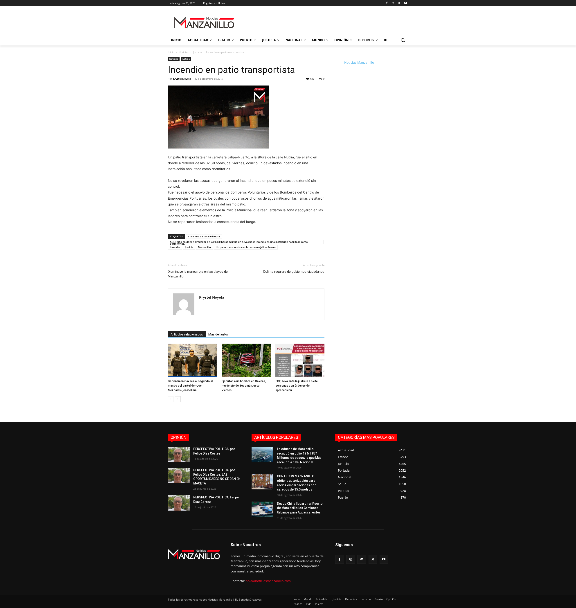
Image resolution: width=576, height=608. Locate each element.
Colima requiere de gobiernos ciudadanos (293, 272)
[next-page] (178, 399)
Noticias (184, 52)
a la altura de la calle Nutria (204, 236)
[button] (402, 40)
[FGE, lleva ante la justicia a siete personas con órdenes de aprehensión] (299, 360)
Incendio (175, 247)
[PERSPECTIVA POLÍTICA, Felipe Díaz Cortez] (179, 503)
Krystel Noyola (182, 78)
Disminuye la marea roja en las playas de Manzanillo (198, 274)
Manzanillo (204, 247)
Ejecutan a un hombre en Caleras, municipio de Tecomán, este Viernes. (244, 385)
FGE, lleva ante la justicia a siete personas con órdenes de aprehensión (296, 385)
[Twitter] (399, 3)
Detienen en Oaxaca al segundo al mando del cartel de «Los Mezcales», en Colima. (190, 385)
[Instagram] (393, 3)
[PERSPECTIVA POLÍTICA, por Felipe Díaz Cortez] (179, 454)
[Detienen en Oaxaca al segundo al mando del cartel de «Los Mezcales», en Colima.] (192, 360)
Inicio (171, 52)
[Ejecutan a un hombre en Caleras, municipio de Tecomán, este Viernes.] (246, 360)
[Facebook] (386, 3)
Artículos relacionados (187, 334)
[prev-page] (170, 399)
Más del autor (218, 334)
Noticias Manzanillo (359, 62)
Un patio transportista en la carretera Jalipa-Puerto (246, 247)
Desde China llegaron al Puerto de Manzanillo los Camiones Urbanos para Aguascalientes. (300, 508)
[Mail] (361, 559)
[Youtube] (405, 3)
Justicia (197, 52)
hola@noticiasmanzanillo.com (268, 581)
